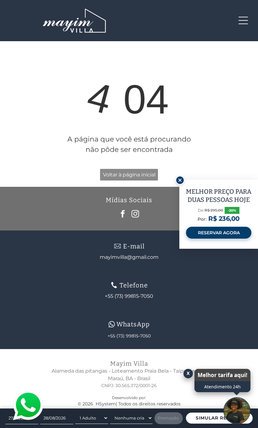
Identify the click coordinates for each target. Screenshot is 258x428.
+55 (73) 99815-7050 (129, 336)
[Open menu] (243, 20)
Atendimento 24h (222, 387)
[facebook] (122, 214)
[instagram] (135, 214)
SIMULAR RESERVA (219, 418)
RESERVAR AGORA (219, 233)
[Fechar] (180, 180)
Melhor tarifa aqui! (222, 375)
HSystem (106, 404)
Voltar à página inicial (129, 175)
